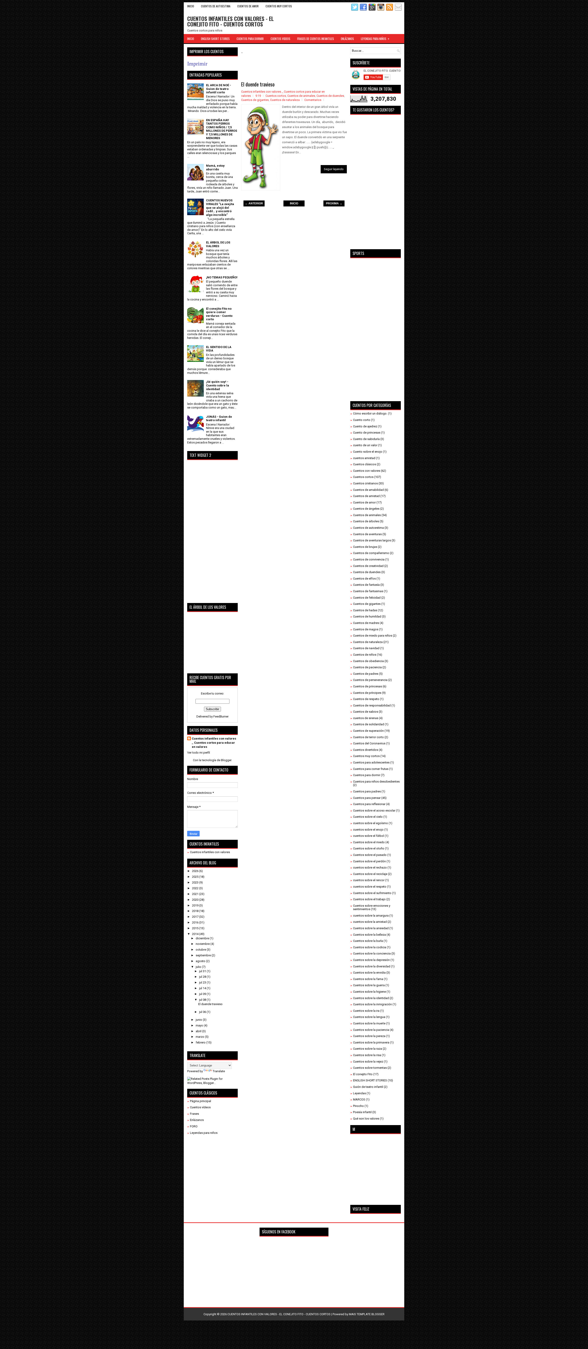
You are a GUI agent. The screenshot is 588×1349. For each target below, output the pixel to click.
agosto (201, 961)
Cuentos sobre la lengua (369, 1017)
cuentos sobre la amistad (370, 921)
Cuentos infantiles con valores (210, 852)
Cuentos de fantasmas (368, 591)
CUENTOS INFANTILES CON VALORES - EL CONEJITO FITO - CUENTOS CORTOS (230, 21)
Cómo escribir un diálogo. (370, 413)
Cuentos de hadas (365, 610)
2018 (195, 911)
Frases (194, 1113)
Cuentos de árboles (366, 521)
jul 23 (203, 982)
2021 (195, 894)
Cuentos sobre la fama (368, 979)
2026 (195, 871)
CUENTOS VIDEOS (280, 38)
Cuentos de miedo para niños (372, 635)
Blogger (226, 760)
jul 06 (203, 1012)
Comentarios (312, 100)
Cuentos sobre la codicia (369, 947)
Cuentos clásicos (364, 464)
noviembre (203, 944)
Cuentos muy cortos (366, 756)
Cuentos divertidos (365, 750)
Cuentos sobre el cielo (368, 816)
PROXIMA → (334, 203)
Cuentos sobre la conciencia (372, 953)
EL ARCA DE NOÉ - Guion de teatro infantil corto (218, 88)
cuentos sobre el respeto (369, 886)
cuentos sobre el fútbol (368, 835)
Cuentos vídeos (200, 1107)
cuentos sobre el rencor (368, 880)
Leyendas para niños (204, 1133)
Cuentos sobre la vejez (368, 1061)
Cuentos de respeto (366, 699)
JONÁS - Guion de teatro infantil (219, 418)
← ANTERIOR (254, 203)
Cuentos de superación (368, 730)
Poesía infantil (362, 1112)
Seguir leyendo (334, 169)
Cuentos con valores (366, 470)
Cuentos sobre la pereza (369, 1036)
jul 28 (203, 976)
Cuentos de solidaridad (368, 724)
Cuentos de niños (364, 654)
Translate (219, 1071)
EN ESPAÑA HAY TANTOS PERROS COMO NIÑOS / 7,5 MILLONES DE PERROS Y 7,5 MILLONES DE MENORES (221, 129)
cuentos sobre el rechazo (370, 867)
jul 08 (203, 999)
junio (199, 1019)
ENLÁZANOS (347, 38)
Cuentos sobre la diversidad (371, 966)
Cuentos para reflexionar (369, 804)
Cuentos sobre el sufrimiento (372, 893)
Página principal (200, 1101)
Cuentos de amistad (366, 496)
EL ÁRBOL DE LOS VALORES (218, 244)
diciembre (203, 938)
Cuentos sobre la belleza (369, 934)
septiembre (204, 955)
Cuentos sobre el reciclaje (370, 874)
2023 (195, 882)
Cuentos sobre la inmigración (372, 1004)
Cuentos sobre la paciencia (371, 1030)
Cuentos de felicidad (367, 597)
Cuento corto (361, 420)
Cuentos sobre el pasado (370, 855)
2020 (195, 899)
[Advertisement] (324, 68)
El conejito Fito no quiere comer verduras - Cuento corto (219, 314)
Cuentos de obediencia (368, 661)
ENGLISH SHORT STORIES (215, 38)
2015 (195, 928)
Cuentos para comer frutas (370, 769)
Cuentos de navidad (366, 648)
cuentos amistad (364, 458)
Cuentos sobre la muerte (369, 1023)
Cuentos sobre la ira (366, 1010)
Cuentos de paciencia (367, 667)
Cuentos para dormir (366, 775)
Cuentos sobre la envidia (369, 972)
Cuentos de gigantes (255, 100)
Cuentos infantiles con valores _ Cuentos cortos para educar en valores (214, 743)
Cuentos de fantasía (366, 584)
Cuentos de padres (365, 673)
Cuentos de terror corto (368, 737)
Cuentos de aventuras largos (372, 540)
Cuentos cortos (276, 95)
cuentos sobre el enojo (368, 829)
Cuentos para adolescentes (371, 762)
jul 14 (203, 988)
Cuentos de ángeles (366, 508)
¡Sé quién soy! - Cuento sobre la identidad (217, 385)
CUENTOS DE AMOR (248, 6)
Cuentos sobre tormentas (370, 1067)
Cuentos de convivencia (368, 559)
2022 (195, 888)
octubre (201, 949)
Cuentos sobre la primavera (371, 1042)
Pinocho (358, 1106)
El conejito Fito (363, 1074)
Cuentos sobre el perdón (369, 861)
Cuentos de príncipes (367, 693)
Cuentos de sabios (365, 711)
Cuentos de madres (366, 623)
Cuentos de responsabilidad (372, 705)
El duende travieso (257, 84)
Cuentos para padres (367, 791)
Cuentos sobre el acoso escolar (374, 810)
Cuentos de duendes (330, 95)
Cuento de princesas (366, 432)
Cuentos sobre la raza (367, 1048)
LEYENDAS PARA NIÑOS (375, 38)
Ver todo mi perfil (198, 752)
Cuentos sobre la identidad (371, 998)
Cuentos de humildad (367, 616)
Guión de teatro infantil (368, 1087)
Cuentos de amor (364, 502)
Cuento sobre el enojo (367, 451)
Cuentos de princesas (367, 686)
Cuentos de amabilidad (368, 490)
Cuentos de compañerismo (371, 553)
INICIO (294, 203)
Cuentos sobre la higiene (369, 991)
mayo (200, 1025)
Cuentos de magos (365, 629)
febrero (201, 1042)
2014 (195, 934)
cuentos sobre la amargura (371, 915)
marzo (200, 1036)
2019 (195, 905)
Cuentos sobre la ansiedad (371, 928)
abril (199, 1031)
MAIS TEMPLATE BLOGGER (366, 1314)
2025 (195, 876)
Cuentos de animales (301, 95)
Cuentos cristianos (365, 483)
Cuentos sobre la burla (368, 941)
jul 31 (203, 971)
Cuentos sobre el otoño (368, 848)
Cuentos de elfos (364, 578)
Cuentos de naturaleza (285, 100)
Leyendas (359, 1093)
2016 (195, 922)
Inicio (190, 6)
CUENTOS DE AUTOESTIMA (215, 6)
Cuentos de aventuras (367, 534)
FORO (194, 1126)
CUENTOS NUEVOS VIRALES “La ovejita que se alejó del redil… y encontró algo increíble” (220, 207)
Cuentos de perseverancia (370, 680)
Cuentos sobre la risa (367, 1055)
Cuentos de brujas (365, 547)
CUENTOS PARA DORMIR (250, 38)
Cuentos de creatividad (368, 566)
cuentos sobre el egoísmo (370, 823)
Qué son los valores (366, 1118)
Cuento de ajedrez (365, 426)
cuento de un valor (365, 445)
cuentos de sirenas (365, 718)
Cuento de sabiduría (366, 439)
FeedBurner (221, 716)
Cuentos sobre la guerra (369, 985)
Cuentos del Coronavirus (369, 743)
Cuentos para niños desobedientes (376, 781)
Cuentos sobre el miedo (369, 842)
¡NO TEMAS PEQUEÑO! (221, 277)
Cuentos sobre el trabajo (369, 899)
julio (199, 967)
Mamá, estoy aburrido (215, 167)
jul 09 (203, 994)
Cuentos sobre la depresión (371, 960)
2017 (195, 916)
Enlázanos (197, 1120)
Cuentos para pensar (367, 798)
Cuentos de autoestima (368, 527)
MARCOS (359, 1099)
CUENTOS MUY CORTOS (279, 6)
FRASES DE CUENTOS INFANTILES (315, 38)
